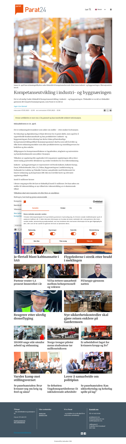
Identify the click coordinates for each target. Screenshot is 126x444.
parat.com (42, 413)
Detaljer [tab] (63, 208)
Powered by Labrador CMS (63, 441)
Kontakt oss (93, 409)
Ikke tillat (36, 241)
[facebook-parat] (85, 434)
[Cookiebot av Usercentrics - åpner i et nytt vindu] (94, 202)
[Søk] (88, 9)
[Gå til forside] (36, 9)
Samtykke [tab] (35, 208)
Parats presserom (19, 421)
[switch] (52, 233)
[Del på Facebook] (104, 110)
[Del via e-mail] (110, 110)
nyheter (18, 225)
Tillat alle (89, 241)
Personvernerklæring (22, 433)
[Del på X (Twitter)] (107, 110)
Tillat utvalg (63, 241)
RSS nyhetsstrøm (19, 422)
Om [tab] (90, 208)
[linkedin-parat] (82, 434)
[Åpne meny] (111, 9)
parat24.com (43, 415)
